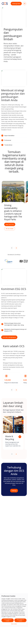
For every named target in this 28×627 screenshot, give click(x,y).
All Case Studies (9, 228)
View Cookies (14, 624)
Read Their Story (10, 224)
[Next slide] (16, 248)
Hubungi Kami (16, 3)
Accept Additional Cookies (7, 620)
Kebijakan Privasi (18, 612)
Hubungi (14, 490)
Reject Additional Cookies (20, 620)
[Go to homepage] (5, 3)
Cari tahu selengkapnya (9, 337)
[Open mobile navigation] (24, 3)
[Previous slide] (11, 248)
